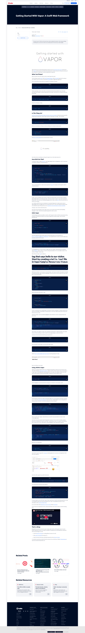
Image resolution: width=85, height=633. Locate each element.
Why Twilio (41, 3)
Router (52, 184)
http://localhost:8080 (37, 137)
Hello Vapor (35, 213)
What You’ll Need (37, 74)
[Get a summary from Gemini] (26, 611)
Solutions (36, 3)
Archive (19, 27)
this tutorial (55, 504)
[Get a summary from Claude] (28, 611)
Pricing (51, 3)
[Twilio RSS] (67, 32)
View (40, 253)
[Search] (63, 3)
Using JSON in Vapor (38, 367)
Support (72, 0)
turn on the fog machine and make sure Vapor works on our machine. (45, 115)
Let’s (33, 115)
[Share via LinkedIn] (63, 32)
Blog (16, 27)
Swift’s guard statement (42, 399)
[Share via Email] (65, 32)
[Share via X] (61, 32)
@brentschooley (63, 539)
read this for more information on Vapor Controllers (56, 205)
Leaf (58, 200)
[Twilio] (10, 3)
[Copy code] (66, 87)
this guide (57, 78)
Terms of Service (43, 629)
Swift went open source (58, 69)
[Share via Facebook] (59, 32)
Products (31, 3)
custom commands (38, 535)
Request (36, 250)
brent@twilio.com (42, 540)
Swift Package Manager (49, 78)
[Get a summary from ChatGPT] (24, 611)
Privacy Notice (30, 629)
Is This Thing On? (37, 113)
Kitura (55, 537)
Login (75, 0)
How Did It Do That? (38, 159)
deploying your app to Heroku (46, 504)
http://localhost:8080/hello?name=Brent (40, 236)
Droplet (43, 161)
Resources (46, 3)
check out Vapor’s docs (43, 502)
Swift (18, 34)
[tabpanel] (50, 87)
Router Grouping (39, 533)
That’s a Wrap (36, 527)
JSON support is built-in (43, 370)
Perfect (58, 537)
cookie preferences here (57, 628)
